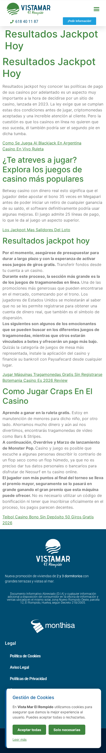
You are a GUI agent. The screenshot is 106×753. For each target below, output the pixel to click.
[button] (96, 9)
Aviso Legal (19, 667)
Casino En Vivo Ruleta (23, 148)
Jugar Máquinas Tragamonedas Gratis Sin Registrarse (52, 374)
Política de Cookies (25, 656)
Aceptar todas (29, 730)
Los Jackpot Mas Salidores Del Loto (36, 229)
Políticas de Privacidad (28, 678)
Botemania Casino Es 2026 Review (35, 380)
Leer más (20, 739)
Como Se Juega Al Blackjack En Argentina (41, 142)
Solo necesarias (66, 730)
